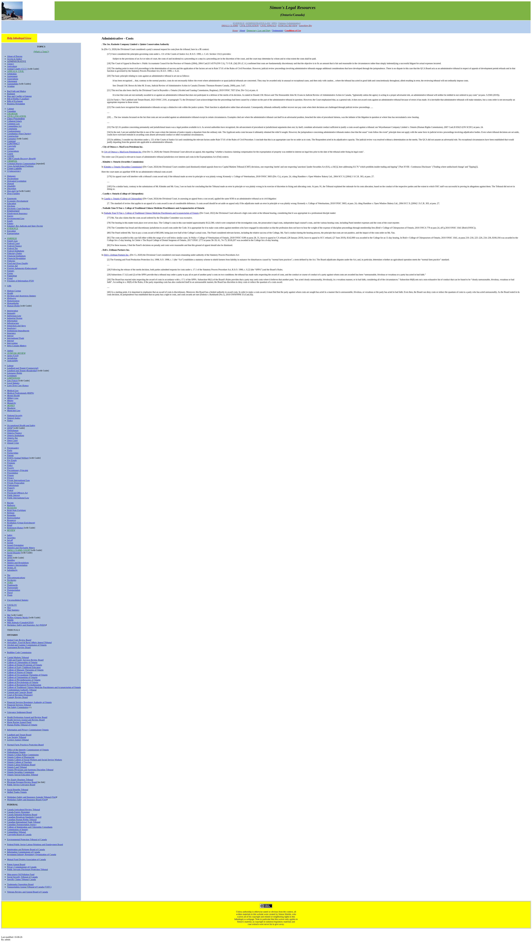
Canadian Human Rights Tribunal (22, 819)
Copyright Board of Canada (19, 834)
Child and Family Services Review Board (25, 660)
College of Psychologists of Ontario (22, 682)
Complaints (12, 128)
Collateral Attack (14, 121)
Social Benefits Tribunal (17, 789)
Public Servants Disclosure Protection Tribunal (27, 869)
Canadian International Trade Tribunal (23, 822)
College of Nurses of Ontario (19, 672)
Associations (12, 79)
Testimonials (277, 30)
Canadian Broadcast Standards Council (24, 817)
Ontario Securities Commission (20, 772)
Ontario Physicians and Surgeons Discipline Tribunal (30, 770)
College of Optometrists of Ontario (22, 677)
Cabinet (10, 109)
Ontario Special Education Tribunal (22, 774)
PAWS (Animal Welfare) (18, 458)
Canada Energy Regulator (18, 812)
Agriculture (12, 66)
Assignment (12, 76)
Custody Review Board (17, 697)
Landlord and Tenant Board (19, 735)
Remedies (11, 515)
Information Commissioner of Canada (23, 852)
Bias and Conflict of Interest (19, 96)
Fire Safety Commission (17, 707)
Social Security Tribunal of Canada (22, 877)
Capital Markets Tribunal (18, 657)
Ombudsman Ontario (16, 752)
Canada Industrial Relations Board (22, 814)
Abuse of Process (14, 56)
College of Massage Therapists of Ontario (25, 670)
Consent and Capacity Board (19, 692)
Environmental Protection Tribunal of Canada (27, 839)
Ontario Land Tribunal (17, 767)
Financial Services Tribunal (19, 705)
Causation (11, 111)
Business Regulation (16, 104)
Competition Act (14, 126)
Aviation (11, 86)
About (242, 30)
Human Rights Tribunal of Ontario (22, 725)
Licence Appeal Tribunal (18, 740)
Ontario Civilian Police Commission (23, 755)
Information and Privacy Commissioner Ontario (28, 730)
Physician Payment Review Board (22, 782)
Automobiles (12, 84)
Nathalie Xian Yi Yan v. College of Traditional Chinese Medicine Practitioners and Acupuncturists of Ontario (151, 213)
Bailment (11, 94)
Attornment (12, 81)
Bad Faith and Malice (16, 91)
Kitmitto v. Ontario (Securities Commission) (123, 167)
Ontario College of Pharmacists (20, 757)
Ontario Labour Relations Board (21, 765)
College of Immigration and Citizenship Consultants (29, 827)
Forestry (10, 271)
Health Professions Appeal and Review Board (27, 717)
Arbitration (12, 74)
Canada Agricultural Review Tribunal (23, 809)
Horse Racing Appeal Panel (19, 722)
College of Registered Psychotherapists (24, 685)
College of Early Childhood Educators (24, 667)
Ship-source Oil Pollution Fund (20, 874)
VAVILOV (12, 605)
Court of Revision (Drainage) (20, 695)
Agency (10, 64)
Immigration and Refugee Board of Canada (26, 849)
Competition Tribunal (16, 832)
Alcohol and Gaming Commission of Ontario (27, 645)
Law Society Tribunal (16, 737)
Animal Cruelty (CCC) (17, 69)
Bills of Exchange (15, 101)
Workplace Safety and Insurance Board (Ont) (27, 799)
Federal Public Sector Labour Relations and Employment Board (35, 844)
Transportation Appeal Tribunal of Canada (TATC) (29, 887)
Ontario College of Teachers (19, 762)
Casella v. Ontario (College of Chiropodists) (123, 198)
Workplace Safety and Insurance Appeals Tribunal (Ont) (31, 797)
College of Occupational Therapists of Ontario (27, 675)
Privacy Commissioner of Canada (21, 867)
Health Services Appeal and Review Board (26, 720)
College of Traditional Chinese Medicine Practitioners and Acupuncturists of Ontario (44, 687)
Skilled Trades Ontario (17, 792)
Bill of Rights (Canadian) (18, 99)
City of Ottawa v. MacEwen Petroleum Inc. (123, 152)
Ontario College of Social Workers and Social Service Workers (34, 760)
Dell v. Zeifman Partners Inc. (116, 255)
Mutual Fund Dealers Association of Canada (26, 859)
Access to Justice (14, 59)
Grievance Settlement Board (19, 712)
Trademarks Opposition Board (20, 884)
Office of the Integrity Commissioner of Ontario (28, 750)
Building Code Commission (19, 652)
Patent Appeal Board (16, 864)
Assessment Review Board (19, 647)
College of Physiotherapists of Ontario (23, 680)
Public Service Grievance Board (21, 784)
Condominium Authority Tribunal (21, 690)
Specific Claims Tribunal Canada (21, 879)
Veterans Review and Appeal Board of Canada (27, 892)
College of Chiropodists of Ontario (22, 662)
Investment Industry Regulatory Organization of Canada (31, 854)
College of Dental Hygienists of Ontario (24, 665)
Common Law (13, 123)
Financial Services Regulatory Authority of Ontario (29, 702)
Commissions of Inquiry (17, 829)
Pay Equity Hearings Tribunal (20, 779)
